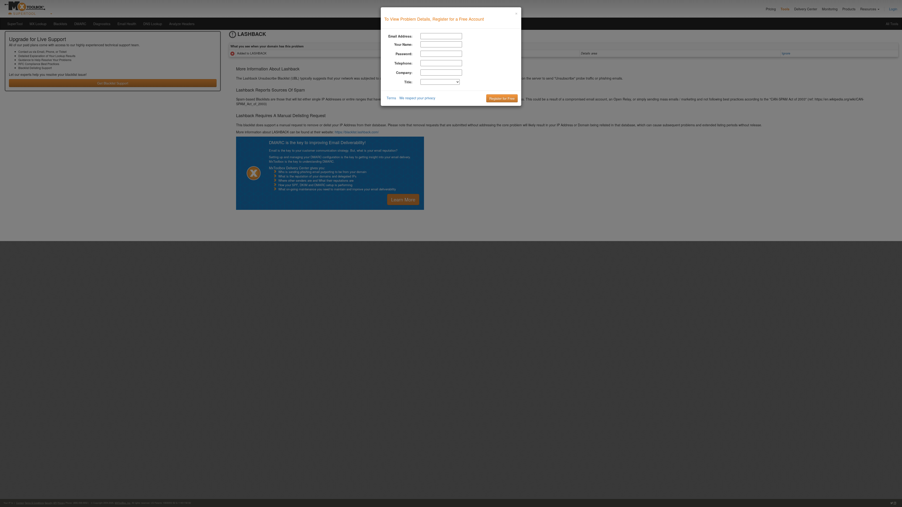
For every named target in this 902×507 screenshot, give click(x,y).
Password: (404, 53)
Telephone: (403, 63)
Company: (404, 72)
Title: (408, 82)
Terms (391, 98)
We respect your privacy (417, 98)
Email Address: (400, 36)
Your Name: (403, 44)
